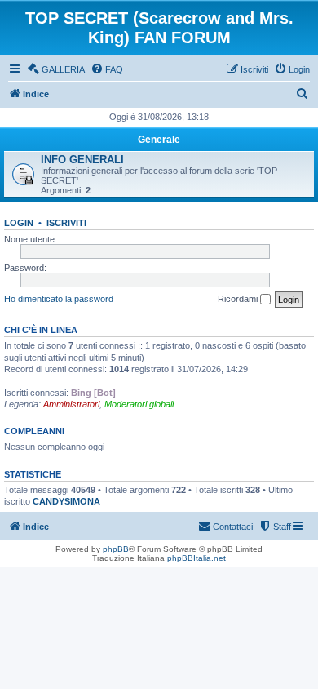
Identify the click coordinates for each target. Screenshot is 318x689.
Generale (159, 139)
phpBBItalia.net (196, 557)
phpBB (116, 549)
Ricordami (239, 299)
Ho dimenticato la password (58, 299)
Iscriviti (66, 223)
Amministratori (71, 404)
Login (18, 223)
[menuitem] (56, 69)
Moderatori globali (139, 404)
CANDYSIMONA (66, 501)
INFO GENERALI (82, 159)
